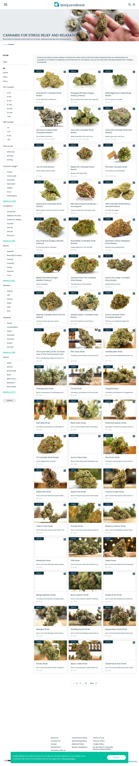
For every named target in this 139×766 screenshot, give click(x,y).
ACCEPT (116, 757)
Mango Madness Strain (46, 595)
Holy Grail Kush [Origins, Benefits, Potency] (50, 242)
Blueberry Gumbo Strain (115, 526)
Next (92, 683)
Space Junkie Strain (79, 663)
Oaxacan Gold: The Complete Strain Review (83, 278)
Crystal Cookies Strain (114, 492)
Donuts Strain (42, 663)
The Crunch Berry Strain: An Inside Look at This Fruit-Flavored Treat (50, 352)
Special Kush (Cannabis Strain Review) (49, 205)
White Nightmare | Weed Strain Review (118, 94)
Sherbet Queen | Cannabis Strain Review (84, 315)
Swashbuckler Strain (113, 351)
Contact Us (55, 741)
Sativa (5, 81)
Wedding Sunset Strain (80, 629)
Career (54, 744)
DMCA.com (132, 761)
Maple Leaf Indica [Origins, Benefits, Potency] (47, 278)
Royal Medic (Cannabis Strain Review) (83, 242)
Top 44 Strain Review (45, 167)
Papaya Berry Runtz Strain (116, 629)
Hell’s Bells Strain (43, 423)
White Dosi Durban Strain (115, 423)
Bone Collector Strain (80, 595)
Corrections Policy (79, 738)
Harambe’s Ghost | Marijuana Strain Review (117, 242)
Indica (5, 77)
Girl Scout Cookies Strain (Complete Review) (46, 131)
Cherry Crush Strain (44, 526)
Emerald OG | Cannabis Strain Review (48, 94)
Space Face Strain (78, 492)
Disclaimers (56, 747)
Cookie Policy (98, 744)
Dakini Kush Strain (43, 492)
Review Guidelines (79, 747)
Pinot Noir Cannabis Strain (116, 167)
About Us (54, 738)
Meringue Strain (42, 629)
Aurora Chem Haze (79, 457)
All (4, 68)
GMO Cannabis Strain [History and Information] (117, 205)
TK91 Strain (75, 560)
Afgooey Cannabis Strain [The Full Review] (50, 315)
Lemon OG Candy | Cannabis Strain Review (117, 278)
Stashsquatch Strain (44, 388)
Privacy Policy (99, 741)
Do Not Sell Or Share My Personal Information (103, 748)
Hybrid (5, 72)
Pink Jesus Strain (78, 351)
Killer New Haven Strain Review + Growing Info (84, 205)
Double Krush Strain (113, 595)
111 (86, 683)
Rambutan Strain (43, 560)
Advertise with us (58, 750)
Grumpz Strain (77, 526)
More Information (68, 759)
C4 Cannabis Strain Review (47, 457)
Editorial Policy (78, 744)
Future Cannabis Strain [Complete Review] (115, 315)
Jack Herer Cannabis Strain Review (82, 131)
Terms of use (98, 738)
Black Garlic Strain (78, 423)
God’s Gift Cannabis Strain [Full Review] (118, 131)
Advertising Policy (79, 741)
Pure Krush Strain (112, 457)
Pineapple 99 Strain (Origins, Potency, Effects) (82, 94)
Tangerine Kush (111, 388)
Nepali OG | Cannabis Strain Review (82, 168)
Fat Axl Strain (76, 388)
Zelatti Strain (110, 560)
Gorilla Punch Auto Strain (115, 663)
